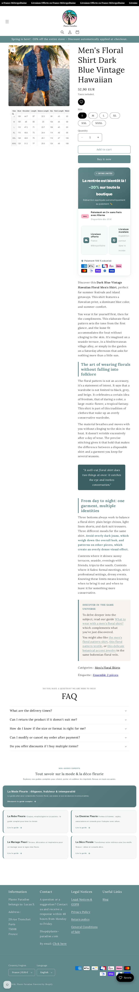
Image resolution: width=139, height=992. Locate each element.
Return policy (80, 919)
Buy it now (104, 159)
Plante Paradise (25, 984)
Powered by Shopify (43, 984)
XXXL (98, 123)
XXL (84, 123)
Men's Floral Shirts (107, 667)
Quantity (83, 130)
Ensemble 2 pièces (105, 675)
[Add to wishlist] (81, 102)
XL (114, 115)
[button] (7, 21)
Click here (60, 943)
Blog (105, 899)
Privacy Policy (80, 912)
